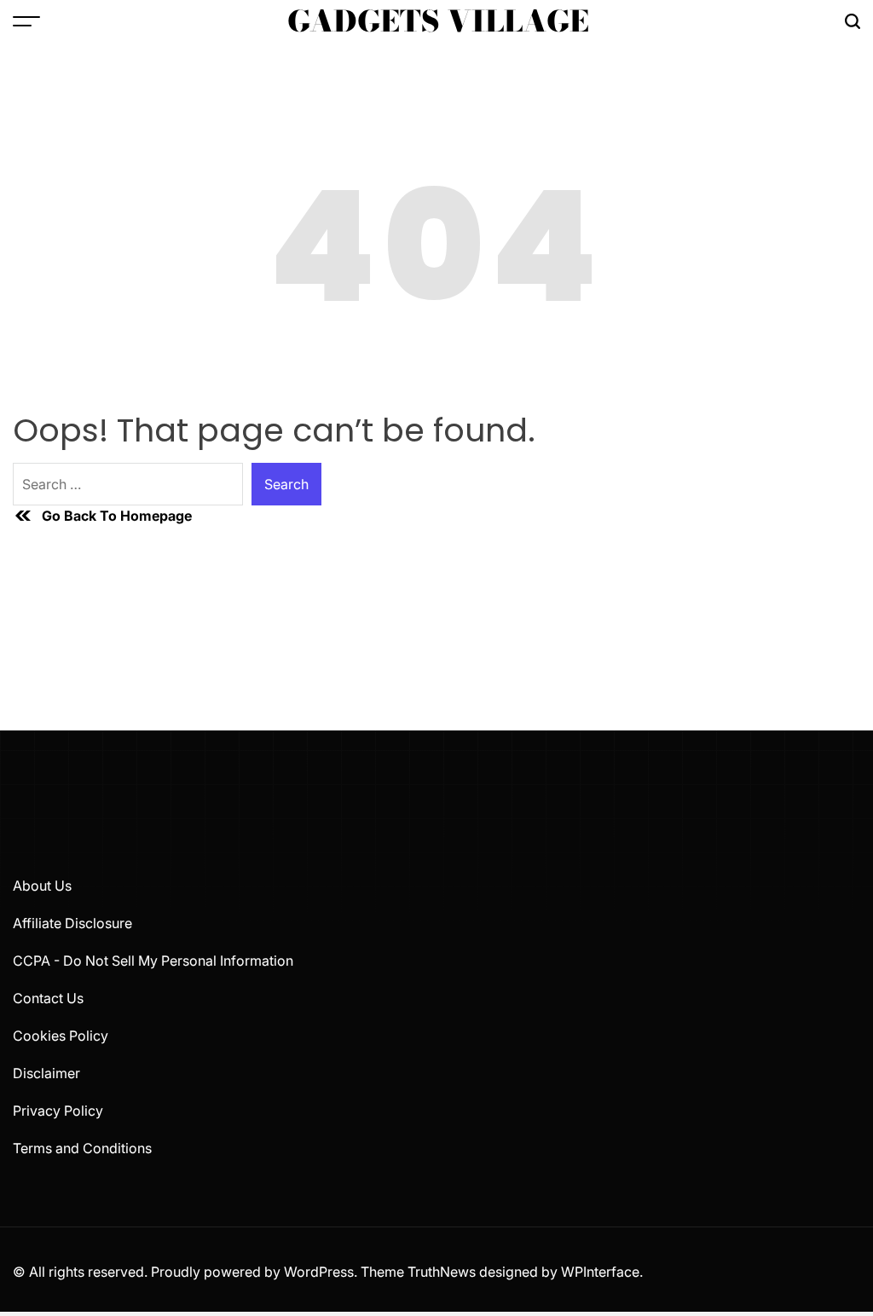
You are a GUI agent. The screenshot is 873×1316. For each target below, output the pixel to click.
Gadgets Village (438, 21)
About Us (42, 885)
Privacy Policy (58, 1110)
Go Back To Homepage (117, 515)
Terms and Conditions (82, 1148)
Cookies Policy (60, 1035)
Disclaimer (46, 1073)
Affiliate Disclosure (72, 923)
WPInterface (600, 1271)
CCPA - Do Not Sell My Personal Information (153, 960)
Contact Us (48, 998)
